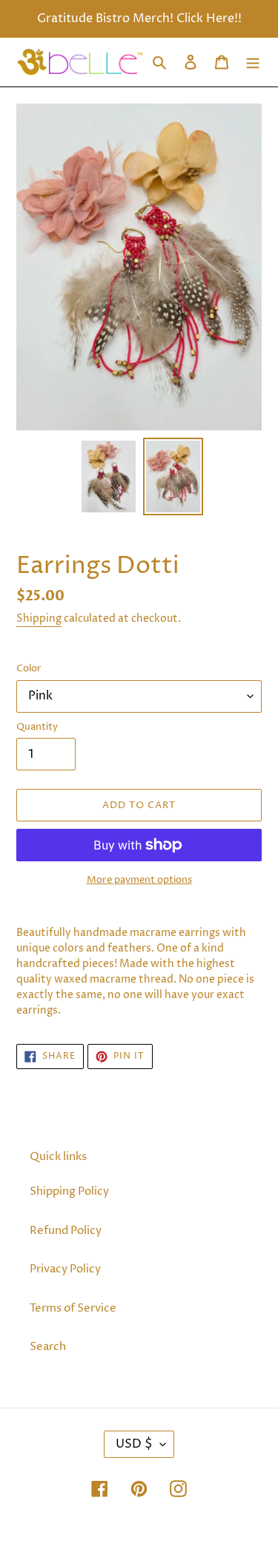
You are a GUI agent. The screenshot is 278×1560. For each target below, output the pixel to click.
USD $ (134, 1444)
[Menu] (252, 62)
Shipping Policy (69, 1191)
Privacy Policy (65, 1269)
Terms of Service (73, 1308)
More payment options (139, 879)
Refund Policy (66, 1230)
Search (48, 1346)
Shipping (39, 618)
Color (29, 668)
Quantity (37, 726)
